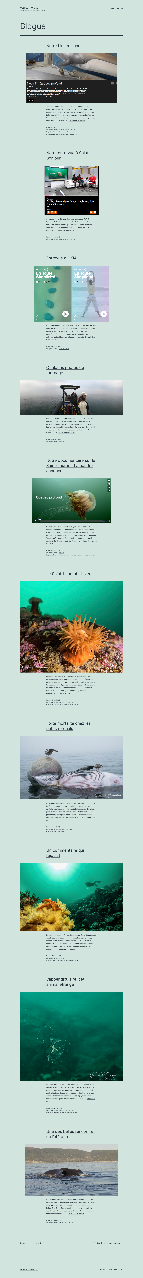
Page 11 (38, 1243)
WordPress (119, 1269)
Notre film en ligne (63, 45)
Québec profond (29, 8)
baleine (54, 831)
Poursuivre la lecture (77, 121)
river (82, 555)
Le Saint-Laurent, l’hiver (68, 573)
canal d (54, 960)
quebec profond (60, 134)
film (65, 132)
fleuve (69, 132)
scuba (76, 704)
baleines (60, 132)
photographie (50, 134)
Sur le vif (72, 129)
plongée (62, 704)
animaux (54, 132)
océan (85, 132)
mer (72, 132)
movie (76, 132)
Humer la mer (63, 702)
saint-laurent (70, 134)
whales (77, 134)
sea (94, 555)
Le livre (120, 8)
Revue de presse (64, 129)
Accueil (112, 8)
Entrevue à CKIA (61, 258)
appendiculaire (56, 1112)
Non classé (62, 829)
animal (54, 555)
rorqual (59, 831)
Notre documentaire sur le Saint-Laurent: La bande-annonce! (70, 465)
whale (64, 831)
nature (81, 132)
